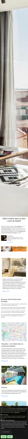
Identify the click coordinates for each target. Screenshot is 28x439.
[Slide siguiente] (25, 108)
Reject (9, 436)
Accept (3, 436)
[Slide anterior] (2, 108)
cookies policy (17, 412)
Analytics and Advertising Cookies (8, 420)
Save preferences (6, 431)
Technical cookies (5, 414)
